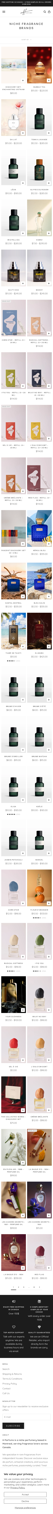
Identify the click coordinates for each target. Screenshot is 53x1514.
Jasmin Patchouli (13, 860)
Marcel (39, 860)
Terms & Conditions (12, 1378)
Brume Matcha (39, 756)
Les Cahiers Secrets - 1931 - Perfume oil (13, 1223)
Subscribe (13, 1425)
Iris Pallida (13, 240)
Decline (25, 1501)
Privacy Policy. (17, 1487)
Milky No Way (39, 1016)
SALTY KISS (13, 290)
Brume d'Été (39, 706)
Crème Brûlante (39, 1117)
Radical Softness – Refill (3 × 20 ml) (39, 341)
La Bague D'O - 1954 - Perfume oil (39, 1170)
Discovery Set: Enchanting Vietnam (13, 88)
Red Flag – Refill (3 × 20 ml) (39, 499)
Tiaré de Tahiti (13, 653)
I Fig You (39, 963)
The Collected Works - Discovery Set (13, 1118)
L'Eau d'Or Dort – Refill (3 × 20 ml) (39, 446)
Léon (13, 190)
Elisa (13, 806)
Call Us (5, 1393)
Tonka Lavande (39, 139)
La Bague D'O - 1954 (13, 1274)
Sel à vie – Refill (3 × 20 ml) (14, 446)
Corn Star (13, 910)
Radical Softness (13, 963)
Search (5, 1369)
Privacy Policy (9, 1383)
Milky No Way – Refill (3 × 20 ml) (39, 394)
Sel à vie (13, 1067)
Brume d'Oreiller (13, 756)
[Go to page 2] (39, 1287)
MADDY (39, 290)
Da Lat (13, 139)
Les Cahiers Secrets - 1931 (39, 1223)
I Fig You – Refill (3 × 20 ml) (13, 394)
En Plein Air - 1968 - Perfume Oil (13, 1170)
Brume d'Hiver (13, 706)
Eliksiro (39, 653)
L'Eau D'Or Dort (39, 1067)
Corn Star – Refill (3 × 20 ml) (13, 341)
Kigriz (39, 240)
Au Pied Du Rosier (39, 190)
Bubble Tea (39, 87)
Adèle (39, 806)
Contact (6, 1388)
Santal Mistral (13, 603)
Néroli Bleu (39, 550)
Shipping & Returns (12, 1374)
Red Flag (39, 1274)
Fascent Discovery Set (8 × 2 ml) (13, 552)
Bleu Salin (39, 603)
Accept (25, 1494)
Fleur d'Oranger (39, 910)
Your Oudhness (13, 1016)
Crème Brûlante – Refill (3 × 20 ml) (13, 499)
